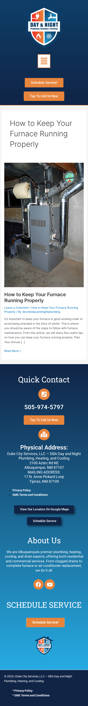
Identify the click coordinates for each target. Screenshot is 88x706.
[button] (44, 61)
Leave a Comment (16, 307)
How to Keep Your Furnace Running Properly (35, 297)
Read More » (12, 350)
